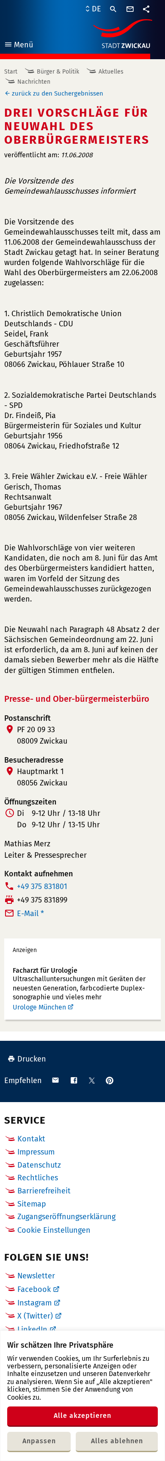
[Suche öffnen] (113, 9)
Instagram (34, 1303)
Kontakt (31, 1139)
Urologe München (39, 1007)
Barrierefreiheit (44, 1191)
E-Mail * (30, 913)
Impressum (36, 1152)
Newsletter (36, 1275)
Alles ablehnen (117, 1441)
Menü (18, 46)
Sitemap (31, 1204)
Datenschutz (39, 1165)
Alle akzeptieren (82, 1416)
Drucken (31, 1059)
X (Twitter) (35, 1316)
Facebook (34, 1289)
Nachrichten (33, 81)
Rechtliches (37, 1177)
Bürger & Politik (58, 71)
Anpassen (39, 1441)
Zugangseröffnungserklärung (66, 1216)
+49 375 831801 (42, 886)
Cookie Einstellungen (54, 1230)
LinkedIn (32, 1329)
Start (10, 71)
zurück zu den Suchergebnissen (57, 93)
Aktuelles (111, 71)
